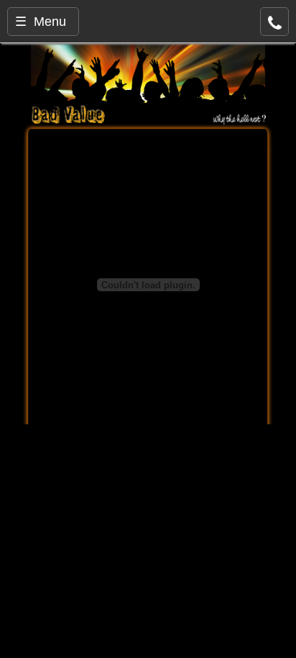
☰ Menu (40, 21)
